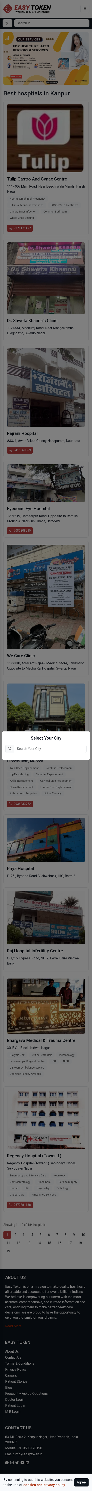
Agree (81, 1482)
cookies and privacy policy (44, 1485)
